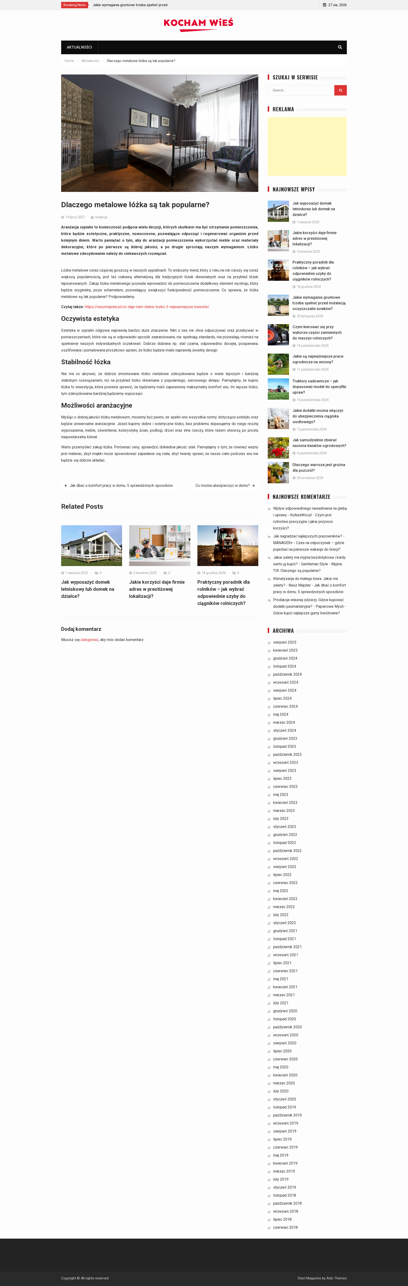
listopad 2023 (284, 746)
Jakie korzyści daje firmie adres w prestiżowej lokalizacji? (157, 589)
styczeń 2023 (284, 826)
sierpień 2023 (284, 770)
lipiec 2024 (282, 698)
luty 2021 (281, 1003)
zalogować (89, 639)
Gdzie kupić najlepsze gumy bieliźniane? (306, 613)
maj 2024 (280, 714)
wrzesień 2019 (285, 1123)
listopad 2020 (284, 1019)
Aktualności (79, 47)
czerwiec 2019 (285, 1147)
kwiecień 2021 (285, 987)
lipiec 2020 (282, 1051)
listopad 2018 (284, 1195)
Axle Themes (337, 1278)
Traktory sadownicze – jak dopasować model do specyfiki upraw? (319, 387)
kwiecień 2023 (285, 802)
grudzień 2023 (285, 738)
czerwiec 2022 (285, 883)
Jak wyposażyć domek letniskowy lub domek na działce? (87, 589)
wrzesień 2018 (285, 1211)
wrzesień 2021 (285, 955)
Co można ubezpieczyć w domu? (223, 485)
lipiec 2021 (282, 963)
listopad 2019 (284, 1107)
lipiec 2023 (282, 778)
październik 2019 (287, 1115)
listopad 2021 (284, 939)
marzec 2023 (284, 810)
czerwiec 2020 (285, 1059)
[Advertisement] (307, 146)
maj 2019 (280, 1155)
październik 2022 (287, 850)
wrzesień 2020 (285, 1035)
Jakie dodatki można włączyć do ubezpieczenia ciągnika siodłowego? (318, 416)
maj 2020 (280, 1067)
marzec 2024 (284, 722)
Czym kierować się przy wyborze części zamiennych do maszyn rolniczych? (317, 332)
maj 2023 (280, 794)
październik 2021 (287, 947)
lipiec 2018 (282, 1219)
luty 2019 (281, 1179)
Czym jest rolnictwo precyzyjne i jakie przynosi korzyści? (303, 521)
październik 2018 (287, 1203)
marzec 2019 (284, 1171)
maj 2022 (280, 891)
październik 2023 (287, 754)
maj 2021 (280, 979)
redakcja (101, 217)
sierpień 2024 (284, 690)
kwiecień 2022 (285, 899)
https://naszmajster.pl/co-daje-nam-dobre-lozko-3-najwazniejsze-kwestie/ (147, 307)
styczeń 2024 (284, 730)
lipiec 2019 (282, 1139)
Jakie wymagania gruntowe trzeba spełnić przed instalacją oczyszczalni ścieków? (319, 303)
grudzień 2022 (285, 834)
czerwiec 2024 (285, 706)
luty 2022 (281, 915)
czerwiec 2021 (285, 971)
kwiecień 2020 (285, 1075)
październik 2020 (287, 1027)
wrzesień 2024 (285, 682)
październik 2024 (287, 674)
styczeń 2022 (284, 923)
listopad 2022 (284, 842)
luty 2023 (281, 818)
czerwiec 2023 (285, 786)
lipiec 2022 (282, 874)
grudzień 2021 (285, 931)
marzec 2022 (284, 907)
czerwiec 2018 (285, 1227)
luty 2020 (281, 1091)
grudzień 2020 (285, 1011)
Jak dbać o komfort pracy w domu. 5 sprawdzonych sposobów (121, 485)
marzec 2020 (284, 1083)
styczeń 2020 (284, 1099)
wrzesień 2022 (285, 858)
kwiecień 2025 (285, 650)
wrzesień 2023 (285, 762)
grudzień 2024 (285, 658)
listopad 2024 (284, 666)
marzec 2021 (284, 995)
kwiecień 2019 (285, 1163)
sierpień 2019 (284, 1131)
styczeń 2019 (284, 1187)
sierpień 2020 (284, 1043)
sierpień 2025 (284, 642)
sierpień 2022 (284, 866)
